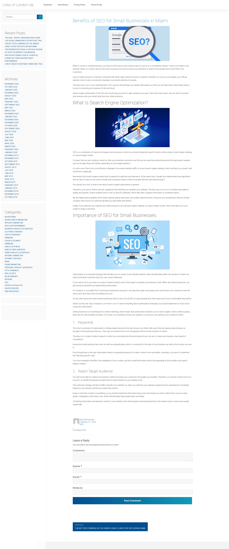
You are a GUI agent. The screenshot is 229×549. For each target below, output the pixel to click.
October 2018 (11, 197)
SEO (82, 424)
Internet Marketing (14, 256)
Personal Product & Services (18, 267)
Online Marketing (13, 264)
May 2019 (9, 176)
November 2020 (12, 123)
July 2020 (9, 134)
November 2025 (12, 84)
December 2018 (11, 191)
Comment (79, 450)
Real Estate (10, 273)
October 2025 (11, 87)
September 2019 (12, 164)
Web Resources (12, 291)
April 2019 (9, 179)
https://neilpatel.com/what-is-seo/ (103, 303)
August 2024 (10, 96)
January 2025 (11, 90)
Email (77, 477)
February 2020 (11, 149)
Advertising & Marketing (16, 220)
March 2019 (10, 182)
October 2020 (11, 126)
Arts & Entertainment (15, 226)
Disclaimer (48, 5)
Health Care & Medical (15, 250)
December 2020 (11, 120)
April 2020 (9, 143)
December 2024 (11, 93)
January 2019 (11, 188)
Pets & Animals (12, 270)
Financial (9, 238)
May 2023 (9, 108)
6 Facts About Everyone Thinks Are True (23, 64)
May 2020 (9, 140)
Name (77, 466)
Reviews (8, 279)
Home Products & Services (17, 253)
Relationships (11, 276)
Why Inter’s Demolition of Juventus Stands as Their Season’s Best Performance (21, 58)
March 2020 (10, 146)
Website (78, 487)
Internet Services (13, 258)
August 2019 (10, 167)
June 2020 (9, 137)
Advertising (10, 217)
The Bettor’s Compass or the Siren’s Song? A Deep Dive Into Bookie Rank (22, 45)
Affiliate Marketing (14, 223)
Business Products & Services (19, 229)
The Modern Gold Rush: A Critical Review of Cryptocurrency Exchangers (23, 50)
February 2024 (11, 102)
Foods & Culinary (13, 241)
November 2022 (12, 114)
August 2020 (10, 131)
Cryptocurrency (13, 235)
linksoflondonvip (87, 419)
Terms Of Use (96, 5)
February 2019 (11, 185)
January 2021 (11, 117)
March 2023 (10, 111)
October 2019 (11, 161)
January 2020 (11, 152)
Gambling (9, 244)
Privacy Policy (79, 5)
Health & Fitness (12, 247)
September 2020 (12, 129)
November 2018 (12, 194)
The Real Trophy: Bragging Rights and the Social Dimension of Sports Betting (23, 39)
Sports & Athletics (14, 285)
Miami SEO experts (111, 85)
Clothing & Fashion (13, 232)
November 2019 (12, 158)
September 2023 (12, 105)
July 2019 (9, 170)
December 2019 (11, 155)
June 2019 (9, 173)
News (7, 261)
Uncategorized (79, 430)
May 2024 (9, 99)
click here (86, 184)
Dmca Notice (63, 5)
